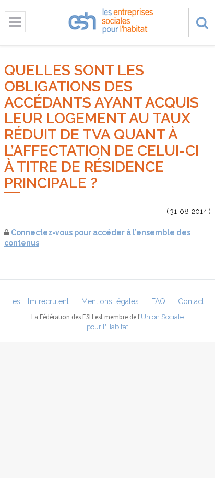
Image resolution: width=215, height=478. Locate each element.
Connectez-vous (42, 232)
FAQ (158, 301)
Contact (191, 301)
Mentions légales (110, 301)
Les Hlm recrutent (38, 301)
